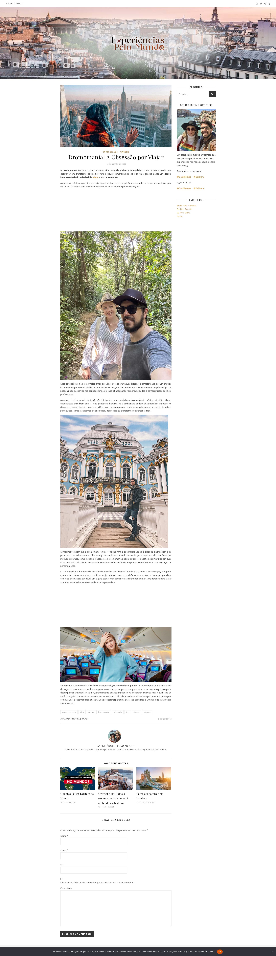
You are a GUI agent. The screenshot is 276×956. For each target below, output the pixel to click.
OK (219, 951)
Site (62, 864)
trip (127, 712)
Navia (179, 216)
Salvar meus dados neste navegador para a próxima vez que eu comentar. (97, 882)
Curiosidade (110, 152)
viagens (147, 712)
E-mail (64, 850)
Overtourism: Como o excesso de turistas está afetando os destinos (113, 798)
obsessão (118, 712)
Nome (64, 835)
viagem (136, 712)
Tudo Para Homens (186, 205)
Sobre (9, 3)
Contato (18, 3)
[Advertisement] (115, 210)
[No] (272, 951)
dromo (91, 712)
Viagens (124, 152)
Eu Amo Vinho (183, 212)
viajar (96, 177)
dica (82, 712)
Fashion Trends (184, 209)
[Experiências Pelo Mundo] (138, 43)
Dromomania (103, 712)
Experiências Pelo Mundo (76, 718)
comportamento (69, 712)
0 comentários (164, 718)
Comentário (66, 888)
